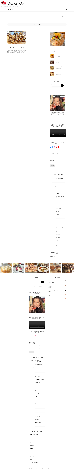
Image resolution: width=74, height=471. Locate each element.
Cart (31, 442)
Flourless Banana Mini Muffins (16, 48)
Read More (10, 55)
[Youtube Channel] (58, 147)
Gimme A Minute (59, 181)
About (16, 16)
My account (32, 453)
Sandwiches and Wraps (60, 223)
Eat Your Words (59, 178)
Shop (48, 16)
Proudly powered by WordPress (25, 468)
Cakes (57, 190)
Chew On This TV (40, 16)
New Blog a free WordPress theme (40, 468)
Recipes (21, 16)
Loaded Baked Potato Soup (59, 55)
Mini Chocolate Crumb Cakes (59, 60)
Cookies (57, 193)
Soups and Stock (59, 240)
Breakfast (58, 187)
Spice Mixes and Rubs (60, 242)
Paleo (57, 214)
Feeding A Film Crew (30, 16)
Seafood (57, 231)
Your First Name (53, 160)
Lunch (57, 211)
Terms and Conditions (34, 462)
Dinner (36, 385)
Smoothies (58, 234)
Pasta (57, 217)
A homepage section (34, 434)
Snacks (57, 237)
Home (11, 16)
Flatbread (58, 205)
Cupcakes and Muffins (60, 196)
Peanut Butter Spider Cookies (59, 66)
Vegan (57, 245)
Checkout (32, 445)
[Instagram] (54, 147)
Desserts (57, 200)
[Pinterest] (56, 147)
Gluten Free (58, 208)
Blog (31, 439)
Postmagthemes (51, 468)
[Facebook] (50, 147)
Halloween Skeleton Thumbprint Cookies (59, 72)
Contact (53, 16)
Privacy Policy (60, 16)
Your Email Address (53, 156)
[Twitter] (52, 147)
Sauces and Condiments (60, 227)
